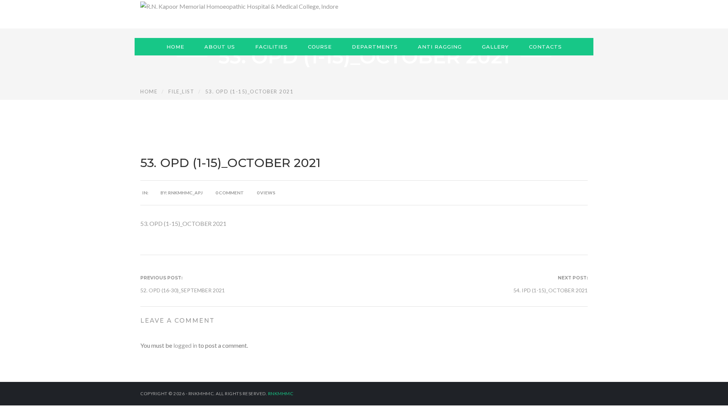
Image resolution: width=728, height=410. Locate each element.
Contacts (545, 47)
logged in (185, 345)
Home (175, 47)
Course (320, 47)
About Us (219, 47)
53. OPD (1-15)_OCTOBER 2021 (183, 223)
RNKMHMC (280, 393)
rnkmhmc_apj (185, 193)
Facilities (271, 47)
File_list (181, 91)
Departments (375, 47)
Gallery (495, 47)
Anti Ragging (440, 47)
